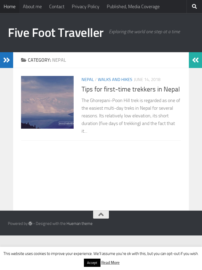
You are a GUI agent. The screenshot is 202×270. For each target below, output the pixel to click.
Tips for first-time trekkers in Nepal (131, 89)
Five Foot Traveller (56, 32)
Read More (110, 262)
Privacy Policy (85, 6)
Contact (56, 6)
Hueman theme (80, 223)
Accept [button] (92, 263)
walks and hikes (115, 79)
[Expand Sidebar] (6, 60)
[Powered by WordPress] (30, 224)
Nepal (88, 79)
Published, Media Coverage (133, 6)
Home (10, 6)
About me (32, 6)
